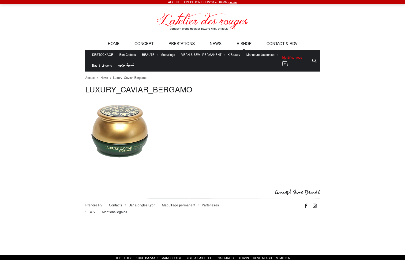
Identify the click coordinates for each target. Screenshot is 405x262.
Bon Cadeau (127, 55)
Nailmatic (226, 258)
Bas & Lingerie (102, 65)
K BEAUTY (124, 258)
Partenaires (210, 205)
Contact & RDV (281, 43)
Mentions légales (114, 211)
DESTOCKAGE (102, 55)
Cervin (243, 258)
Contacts (115, 205)
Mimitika (283, 258)
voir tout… (127, 65)
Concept (144, 43)
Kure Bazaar (147, 258)
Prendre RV (93, 205)
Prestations (182, 43)
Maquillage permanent (178, 205)
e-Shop (243, 43)
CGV (92, 211)
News (215, 43)
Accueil (90, 77)
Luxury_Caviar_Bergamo (129, 77)
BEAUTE (148, 55)
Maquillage (168, 55)
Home (114, 43)
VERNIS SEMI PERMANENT (201, 55)
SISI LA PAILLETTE (200, 258)
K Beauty (234, 55)
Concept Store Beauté (297, 192)
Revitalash (262, 258)
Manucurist (171, 258)
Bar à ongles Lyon (142, 205)
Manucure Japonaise (260, 55)
